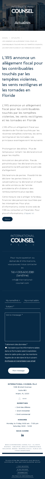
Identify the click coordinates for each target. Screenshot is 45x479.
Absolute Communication (31, 446)
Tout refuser (23, 469)
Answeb (14, 448)
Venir (24, 398)
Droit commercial (23, 414)
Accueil (5, 38)
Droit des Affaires (23, 407)
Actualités (15, 38)
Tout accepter (23, 466)
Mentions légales (25, 448)
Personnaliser (22, 472)
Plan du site (37, 448)
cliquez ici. (29, 213)
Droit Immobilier (23, 411)
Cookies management (22, 450)
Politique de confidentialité (22, 476)
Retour (7, 219)
